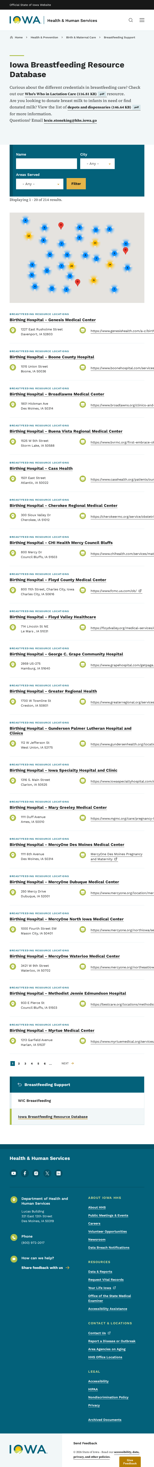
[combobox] (97, 163)
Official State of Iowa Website (30, 4)
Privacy (94, 1405)
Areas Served (28, 174)
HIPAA (93, 1389)
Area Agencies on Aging (107, 1349)
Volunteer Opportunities (107, 1231)
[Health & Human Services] (26, 20)
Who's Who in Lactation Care (64, 93)
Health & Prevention (44, 37)
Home (19, 37)
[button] (125, 251)
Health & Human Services (72, 20)
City (83, 154)
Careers (94, 1223)
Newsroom (96, 1239)
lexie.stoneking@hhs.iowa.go (70, 120)
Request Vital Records (106, 1280)
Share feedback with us (42, 1267)
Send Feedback (85, 1443)
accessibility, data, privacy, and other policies (106, 1454)
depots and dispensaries (103, 107)
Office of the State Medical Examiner (109, 1298)
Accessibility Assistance (107, 1309)
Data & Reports (100, 1271)
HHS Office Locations (105, 1357)
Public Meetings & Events (108, 1215)
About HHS (97, 1207)
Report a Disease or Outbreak (112, 1341)
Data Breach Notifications (109, 1247)
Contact (97, 1333)
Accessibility (98, 1381)
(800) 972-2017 (33, 1243)
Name (21, 154)
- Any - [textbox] (28, 184)
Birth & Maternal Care (81, 37)
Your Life (99, 1288)
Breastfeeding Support (119, 37)
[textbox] (97, 164)
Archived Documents (105, 1420)
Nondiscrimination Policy (108, 1397)
